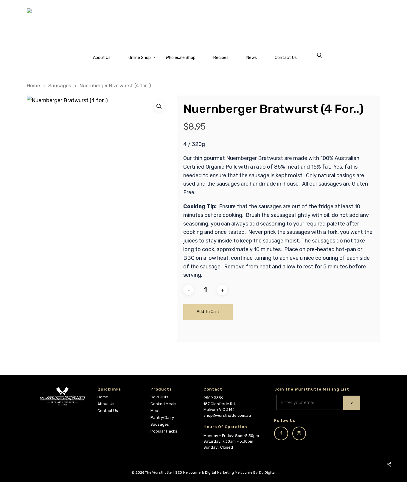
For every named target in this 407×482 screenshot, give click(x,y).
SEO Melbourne (188, 472)
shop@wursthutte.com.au (227, 415)
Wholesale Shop (180, 57)
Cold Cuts (159, 397)
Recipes (221, 57)
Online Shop (139, 57)
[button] (159, 106)
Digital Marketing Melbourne (228, 472)
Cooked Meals (163, 404)
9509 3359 (213, 398)
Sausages (59, 85)
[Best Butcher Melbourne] (203, 23)
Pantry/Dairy (162, 417)
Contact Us (286, 57)
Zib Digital (267, 472)
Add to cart (208, 311)
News (251, 57)
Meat (155, 410)
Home (33, 85)
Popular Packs (163, 431)
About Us (102, 57)
